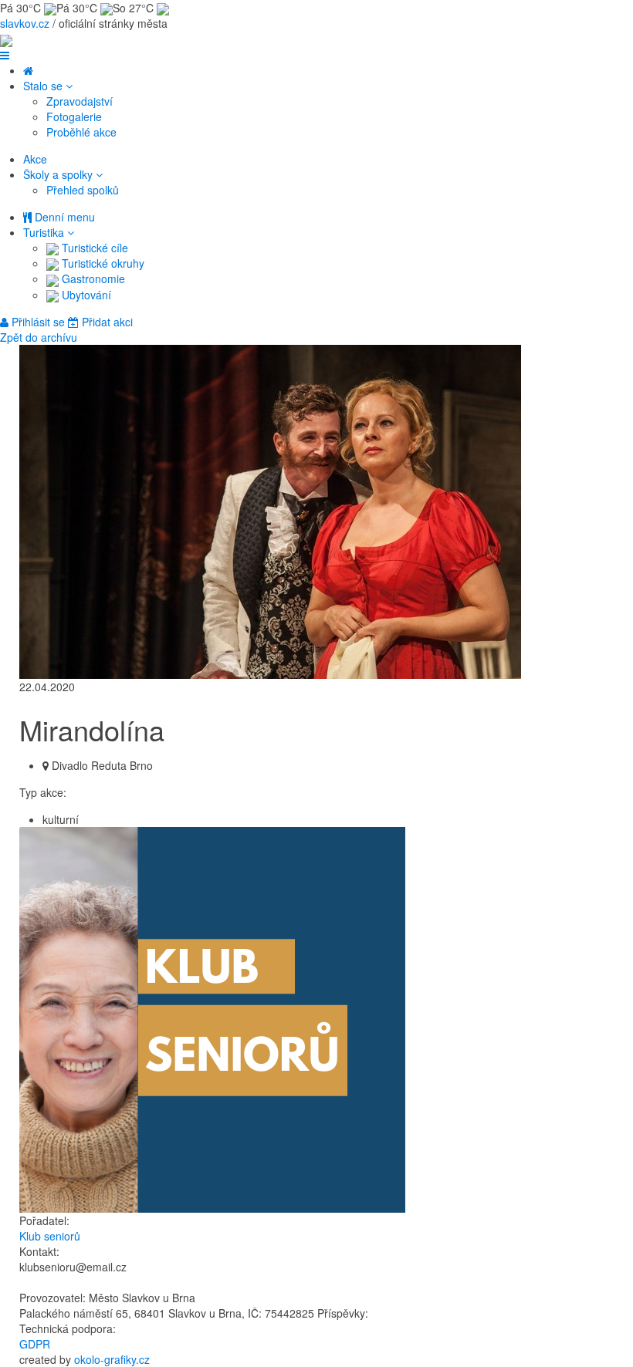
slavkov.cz (24, 23)
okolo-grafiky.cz (112, 1359)
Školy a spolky (59, 174)
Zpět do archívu (38, 337)
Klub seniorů (49, 1236)
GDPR (34, 1344)
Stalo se (44, 85)
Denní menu (63, 216)
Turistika (45, 232)
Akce (35, 159)
